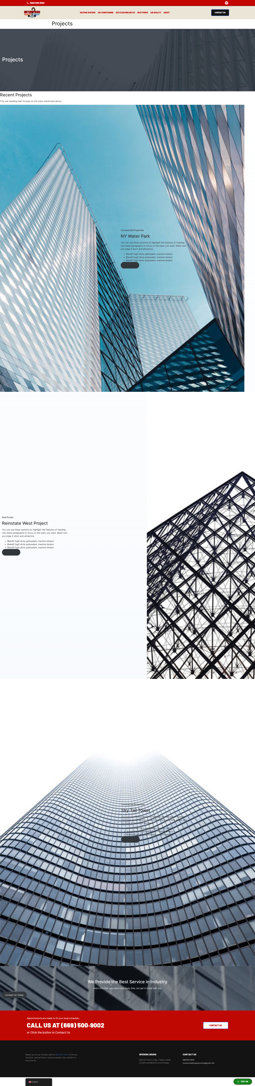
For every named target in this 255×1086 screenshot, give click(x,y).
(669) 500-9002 (62, 1054)
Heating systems (87, 12)
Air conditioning (105, 12)
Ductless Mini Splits (125, 12)
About (167, 12)
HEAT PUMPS (142, 12)
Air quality (155, 12)
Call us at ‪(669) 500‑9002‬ (65, 1025)
